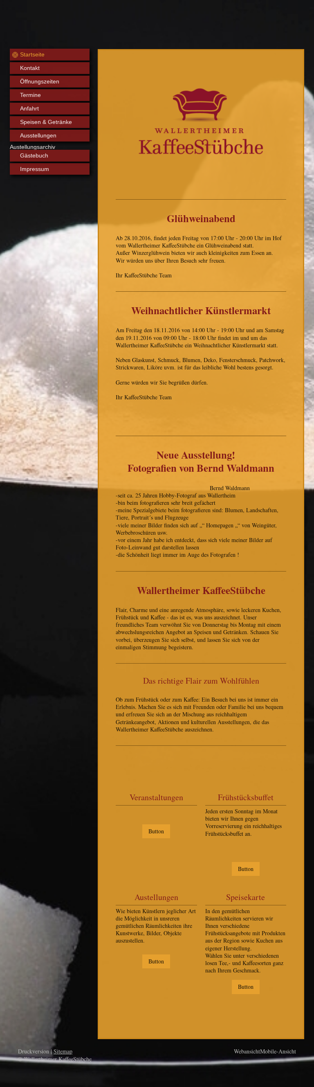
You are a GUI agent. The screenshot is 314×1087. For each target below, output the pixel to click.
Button (156, 831)
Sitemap (63, 1051)
